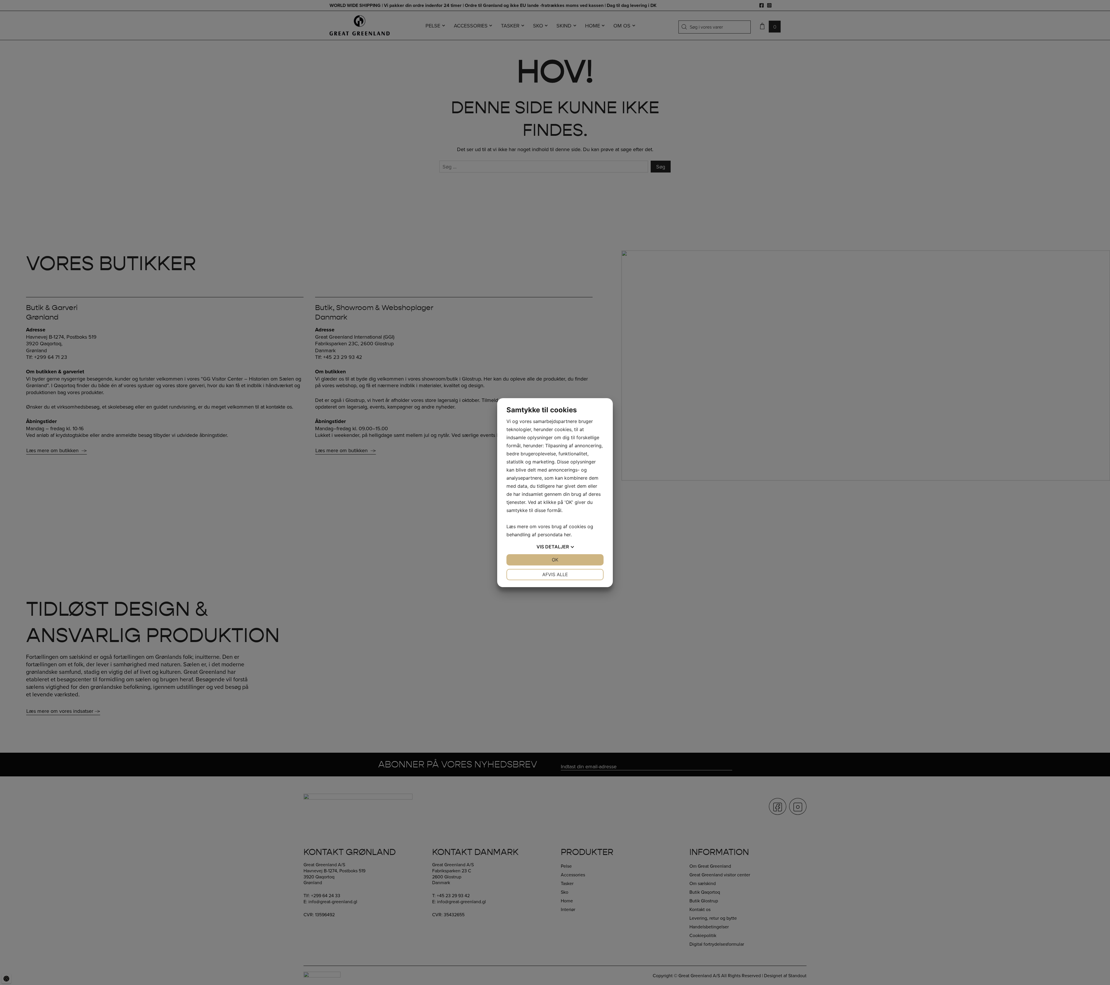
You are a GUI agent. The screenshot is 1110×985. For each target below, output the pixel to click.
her (567, 534)
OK (555, 560)
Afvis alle (555, 574)
